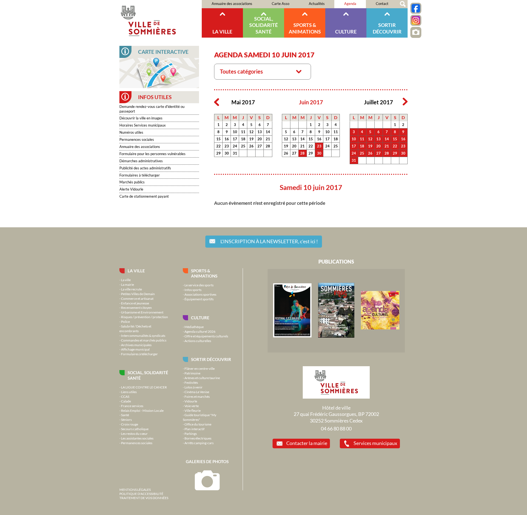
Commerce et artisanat (137, 298)
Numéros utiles (131, 132)
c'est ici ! (269, 241)
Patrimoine (192, 373)
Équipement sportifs (199, 299)
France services (132, 406)
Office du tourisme (197, 424)
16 (227, 139)
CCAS (125, 396)
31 (235, 153)
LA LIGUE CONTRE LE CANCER (144, 387)
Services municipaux (375, 443)
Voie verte (191, 406)
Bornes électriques (197, 438)
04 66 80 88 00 (336, 429)
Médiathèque (194, 327)
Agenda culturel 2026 (199, 331)
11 (243, 132)
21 (268, 139)
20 (259, 139)
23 (227, 146)
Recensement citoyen (136, 307)
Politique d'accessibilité (141, 494)
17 (235, 139)
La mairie (127, 284)
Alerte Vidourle (131, 189)
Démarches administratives (141, 161)
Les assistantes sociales (137, 438)
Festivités (191, 382)
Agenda (350, 3)
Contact (382, 3)
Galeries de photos (207, 461)
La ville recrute (131, 289)
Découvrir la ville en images (140, 118)
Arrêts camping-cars (199, 443)
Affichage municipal (135, 349)
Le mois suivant (405, 102)
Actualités (317, 3)
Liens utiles (129, 392)
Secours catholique (134, 429)
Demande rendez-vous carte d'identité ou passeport (151, 108)
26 (251, 146)
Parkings (190, 433)
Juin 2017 (311, 102)
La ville (222, 32)
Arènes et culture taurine (202, 378)
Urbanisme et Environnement (142, 312)
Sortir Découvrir (387, 28)
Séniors (126, 419)
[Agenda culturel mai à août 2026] (380, 328)
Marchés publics (132, 182)
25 (243, 146)
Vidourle (190, 401)
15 (218, 139)
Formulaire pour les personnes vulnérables (152, 154)
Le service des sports (199, 285)
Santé (125, 415)
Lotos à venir (193, 387)
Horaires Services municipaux (142, 125)
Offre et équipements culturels (206, 336)
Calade (126, 401)
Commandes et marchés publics (143, 340)
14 (268, 132)
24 (235, 146)
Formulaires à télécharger (139, 175)
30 (227, 153)
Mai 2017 (243, 102)
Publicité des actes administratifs (145, 168)
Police (125, 321)
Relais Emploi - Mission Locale (142, 410)
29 (218, 153)
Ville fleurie (192, 410)
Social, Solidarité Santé (263, 25)
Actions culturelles (197, 341)
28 (268, 146)
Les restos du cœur (134, 433)
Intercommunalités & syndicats (143, 335)
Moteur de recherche (403, 4)
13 (259, 132)
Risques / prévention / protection (144, 317)
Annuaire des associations (232, 3)
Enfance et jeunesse (135, 303)
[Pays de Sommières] (292, 336)
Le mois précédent (216, 102)
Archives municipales (136, 345)
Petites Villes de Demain (138, 294)
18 (243, 139)
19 (251, 139)
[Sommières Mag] (336, 336)
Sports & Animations (305, 28)
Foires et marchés (197, 396)
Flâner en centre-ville (199, 368)
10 (235, 132)
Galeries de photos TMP (415, 32)
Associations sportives (200, 294)
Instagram (415, 20)
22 (218, 146)
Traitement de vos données (143, 498)
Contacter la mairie (306, 443)
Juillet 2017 (378, 102)
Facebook (415, 8)
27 (259, 146)
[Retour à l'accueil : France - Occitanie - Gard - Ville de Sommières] (160, 19)
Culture (346, 32)
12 (251, 132)
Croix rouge (129, 424)
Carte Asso (280, 3)
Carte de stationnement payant (144, 196)
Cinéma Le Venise (196, 392)
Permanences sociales (136, 139)
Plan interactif (194, 429)
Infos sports (192, 290)
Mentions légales (135, 489)
